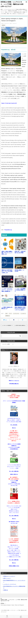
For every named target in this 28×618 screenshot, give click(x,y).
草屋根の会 (5, 590)
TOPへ (21, 617)
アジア (10, 313)
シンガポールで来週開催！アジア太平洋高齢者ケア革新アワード (8, 325)
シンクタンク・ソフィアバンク (9, 584)
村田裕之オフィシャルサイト (9, 576)
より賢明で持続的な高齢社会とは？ (21, 325)
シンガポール (23, 313)
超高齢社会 (8, 315)
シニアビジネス (16, 313)
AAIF (6, 313)
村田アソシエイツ (7, 578)
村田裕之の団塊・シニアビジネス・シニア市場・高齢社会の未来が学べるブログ (12, 4)
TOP (14, 600)
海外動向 (3, 25)
